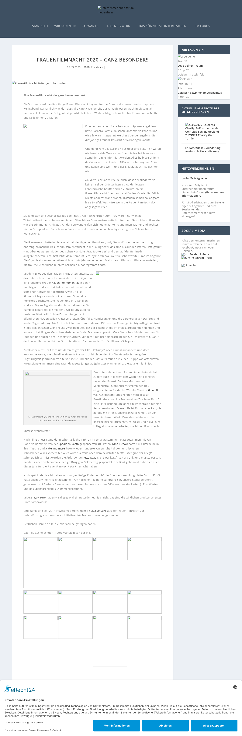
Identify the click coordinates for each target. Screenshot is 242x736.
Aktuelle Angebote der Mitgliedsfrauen (201, 110)
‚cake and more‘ (55, 448)
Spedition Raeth (69, 444)
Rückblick (97, 67)
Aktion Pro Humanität (65, 282)
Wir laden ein (65, 26)
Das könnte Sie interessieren (163, 26)
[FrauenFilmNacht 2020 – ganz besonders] (92, 83)
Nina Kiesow (120, 444)
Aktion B (152, 390)
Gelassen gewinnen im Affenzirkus (200, 92)
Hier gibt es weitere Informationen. (203, 193)
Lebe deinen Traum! (190, 65)
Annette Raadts (89, 457)
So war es (90, 26)
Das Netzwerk (118, 26)
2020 (87, 67)
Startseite (40, 26)
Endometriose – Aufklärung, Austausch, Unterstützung (203, 149)
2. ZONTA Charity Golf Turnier (199, 136)
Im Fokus (202, 26)
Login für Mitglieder (194, 178)
